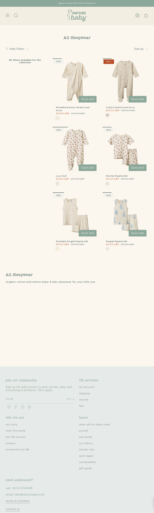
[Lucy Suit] (75, 150)
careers (10, 443)
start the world (15, 430)
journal (83, 430)
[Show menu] (7, 15)
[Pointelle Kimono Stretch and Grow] (75, 81)
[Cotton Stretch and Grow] (125, 81)
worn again (86, 456)
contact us (13, 509)
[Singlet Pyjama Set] (125, 215)
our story (12, 424)
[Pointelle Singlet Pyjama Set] (75, 215)
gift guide (85, 468)
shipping (84, 393)
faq (81, 406)
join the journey (16, 437)
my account (87, 387)
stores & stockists (18, 501)
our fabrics (86, 443)
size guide (85, 437)
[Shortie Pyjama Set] (125, 150)
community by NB (17, 449)
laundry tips (86, 449)
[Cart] (146, 15)
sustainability (87, 462)
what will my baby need (94, 424)
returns (83, 399)
